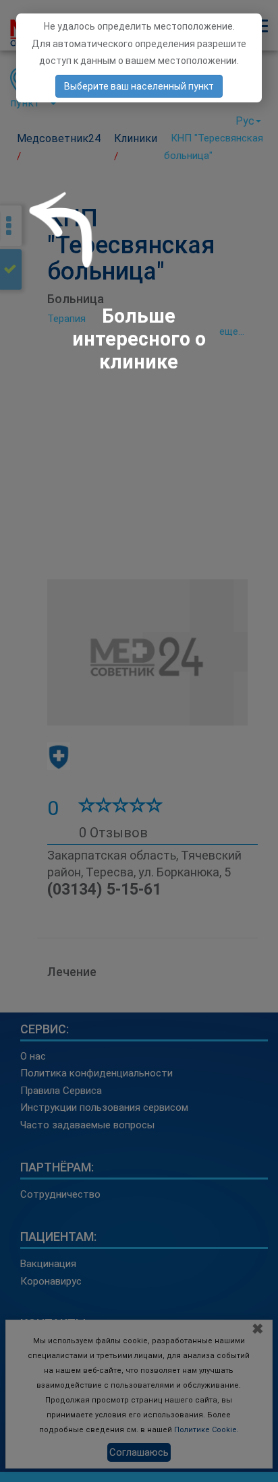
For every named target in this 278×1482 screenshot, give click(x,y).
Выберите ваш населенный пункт (139, 86)
